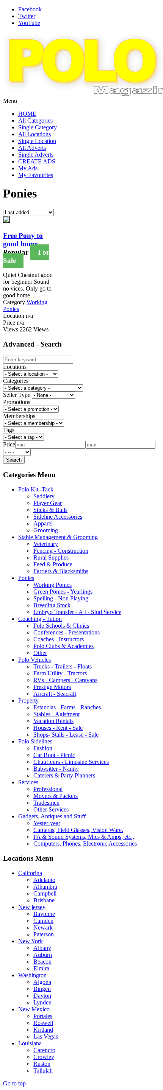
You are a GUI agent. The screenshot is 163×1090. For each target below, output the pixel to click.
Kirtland (43, 1029)
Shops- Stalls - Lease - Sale (66, 734)
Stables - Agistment (56, 714)
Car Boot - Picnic (54, 755)
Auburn (42, 955)
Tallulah (43, 1070)
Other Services (51, 809)
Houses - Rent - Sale (58, 728)
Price (9, 444)
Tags (8, 430)
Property (28, 700)
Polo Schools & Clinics (61, 625)
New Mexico (34, 1009)
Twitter (26, 16)
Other (40, 653)
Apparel (43, 523)
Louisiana (30, 1043)
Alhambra (45, 886)
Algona (42, 982)
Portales (42, 1016)
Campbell (44, 893)
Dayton (42, 995)
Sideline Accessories (57, 516)
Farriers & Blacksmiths (60, 571)
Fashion (42, 748)
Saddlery (44, 496)
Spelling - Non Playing (60, 598)
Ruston (41, 1063)
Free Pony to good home (23, 240)
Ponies (26, 578)
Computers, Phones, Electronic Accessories (85, 843)
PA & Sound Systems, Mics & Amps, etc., (83, 836)
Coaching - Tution (40, 619)
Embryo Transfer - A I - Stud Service (77, 612)
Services (28, 782)
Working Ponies (52, 585)
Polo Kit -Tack (35, 489)
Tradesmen (46, 802)
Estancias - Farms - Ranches (67, 707)
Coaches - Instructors (58, 639)
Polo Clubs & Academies (63, 646)
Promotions (16, 402)
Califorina (30, 873)
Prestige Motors (52, 687)
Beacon (42, 961)
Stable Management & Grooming (58, 537)
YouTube (29, 23)
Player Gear (47, 503)
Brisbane (44, 900)
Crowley (43, 1057)
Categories (15, 381)
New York (30, 941)
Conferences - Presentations (66, 632)
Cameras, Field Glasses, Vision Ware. (78, 830)
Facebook (30, 9)
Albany (42, 948)
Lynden (42, 1002)
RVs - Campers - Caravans (65, 680)
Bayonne (44, 914)
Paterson (43, 934)
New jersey (31, 907)
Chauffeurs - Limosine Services (71, 762)
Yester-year (46, 823)
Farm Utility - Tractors (60, 673)
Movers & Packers (55, 796)
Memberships (19, 416)
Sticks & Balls (50, 510)
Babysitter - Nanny (56, 768)
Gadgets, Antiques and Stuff (52, 816)
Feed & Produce (52, 564)
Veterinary (45, 544)
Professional (48, 789)
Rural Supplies (51, 557)
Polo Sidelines (35, 741)
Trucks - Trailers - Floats (62, 666)
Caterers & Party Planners (64, 775)
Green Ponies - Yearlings (62, 591)
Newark (43, 927)
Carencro (44, 1050)
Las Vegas (45, 1036)
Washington (32, 975)
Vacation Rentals (53, 721)
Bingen (42, 989)
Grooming (45, 530)
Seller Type (16, 395)
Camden (43, 920)
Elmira (41, 968)
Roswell (43, 1023)
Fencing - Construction (60, 550)
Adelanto (44, 880)
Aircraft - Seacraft (54, 693)
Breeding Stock (52, 605)
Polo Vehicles (34, 659)
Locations (15, 367)
